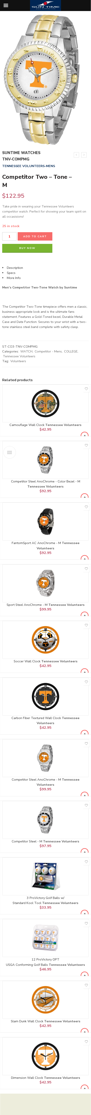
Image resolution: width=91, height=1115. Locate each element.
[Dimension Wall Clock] (45, 1056)
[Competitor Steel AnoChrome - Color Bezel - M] (45, 460)
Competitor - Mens (48, 351)
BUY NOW (27, 248)
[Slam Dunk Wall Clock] (45, 1000)
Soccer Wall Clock (27, 661)
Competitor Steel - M (27, 841)
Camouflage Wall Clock (27, 425)
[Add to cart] (85, 436)
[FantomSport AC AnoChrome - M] (45, 522)
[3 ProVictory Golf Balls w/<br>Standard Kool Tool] (45, 876)
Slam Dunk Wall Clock (27, 1021)
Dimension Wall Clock (27, 1077)
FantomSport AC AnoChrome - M (37, 543)
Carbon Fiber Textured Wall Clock (36, 718)
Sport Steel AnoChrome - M (27, 605)
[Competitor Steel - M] (45, 820)
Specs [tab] (11, 273)
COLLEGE (71, 351)
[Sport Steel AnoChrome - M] (45, 583)
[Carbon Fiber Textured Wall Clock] (45, 697)
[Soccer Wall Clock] (45, 640)
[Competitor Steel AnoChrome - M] (45, 758)
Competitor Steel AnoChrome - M (37, 779)
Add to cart (35, 236)
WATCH (26, 351)
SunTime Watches (21, 152)
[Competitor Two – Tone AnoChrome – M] (84, 155)
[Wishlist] (86, 389)
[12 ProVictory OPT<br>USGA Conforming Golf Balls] (45, 938)
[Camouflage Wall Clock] (45, 403)
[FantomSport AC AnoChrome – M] (76, 155)
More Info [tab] (14, 278)
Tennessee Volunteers (19, 356)
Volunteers (18, 361)
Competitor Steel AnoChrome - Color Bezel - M (45, 481)
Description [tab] (15, 268)
